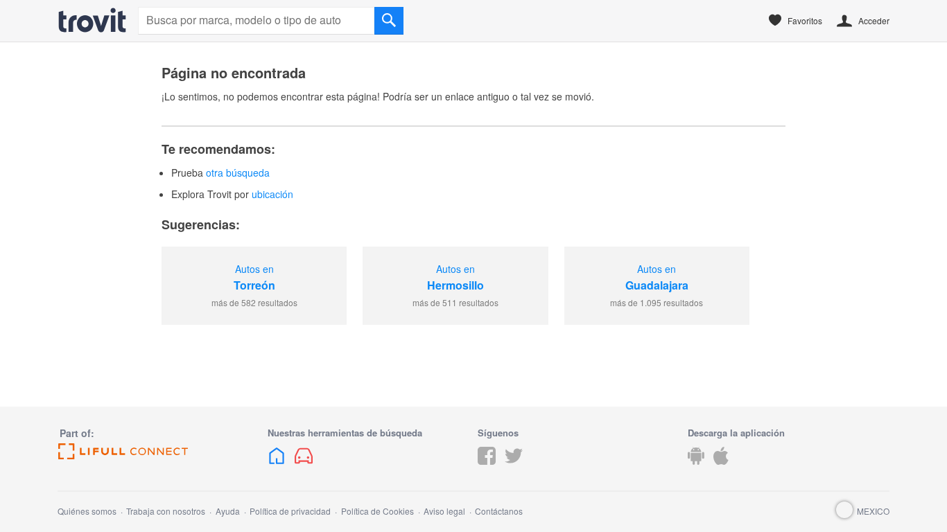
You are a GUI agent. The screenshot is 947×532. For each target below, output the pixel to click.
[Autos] (92, 20)
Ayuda (228, 511)
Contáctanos (499, 511)
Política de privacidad (290, 511)
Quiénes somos (87, 511)
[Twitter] (514, 466)
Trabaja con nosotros (165, 511)
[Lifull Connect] (158, 451)
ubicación (272, 194)
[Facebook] (487, 466)
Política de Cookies (377, 511)
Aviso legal (444, 511)
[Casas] (277, 466)
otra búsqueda (238, 172)
